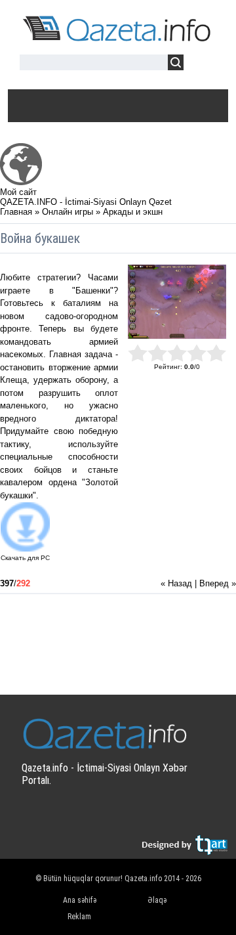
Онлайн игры (67, 212)
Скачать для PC (25, 557)
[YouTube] (165, 816)
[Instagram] (191, 816)
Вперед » (217, 583)
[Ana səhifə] (118, 39)
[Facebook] (139, 816)
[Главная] (21, 182)
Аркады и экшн (133, 212)
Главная (16, 212)
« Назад (176, 583)
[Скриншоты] (177, 302)
